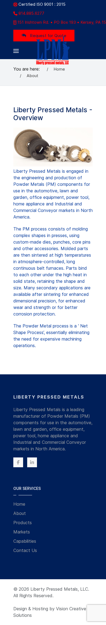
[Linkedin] (32, 462)
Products (22, 522)
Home (19, 504)
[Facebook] (18, 462)
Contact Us (25, 550)
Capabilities (24, 541)
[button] (16, 51)
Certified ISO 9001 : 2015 (42, 4)
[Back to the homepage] (53, 51)
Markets (21, 532)
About (19, 513)
